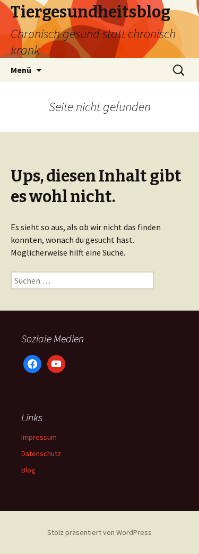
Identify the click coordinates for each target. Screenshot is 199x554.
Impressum (39, 437)
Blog (28, 470)
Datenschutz (41, 453)
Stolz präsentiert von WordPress (99, 532)
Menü (21, 70)
